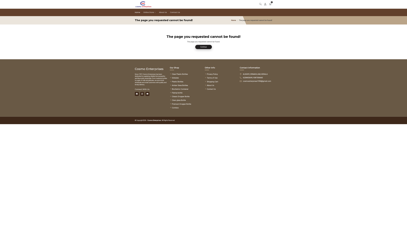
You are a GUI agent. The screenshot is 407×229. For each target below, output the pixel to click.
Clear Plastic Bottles (180, 74)
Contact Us (175, 12)
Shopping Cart (212, 82)
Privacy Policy (212, 74)
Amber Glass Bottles (180, 85)
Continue (203, 47)
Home (137, 12)
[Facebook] (137, 94)
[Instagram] (142, 94)
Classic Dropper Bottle (181, 96)
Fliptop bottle (177, 93)
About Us (163, 12)
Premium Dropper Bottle (181, 104)
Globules (175, 78)
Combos (175, 108)
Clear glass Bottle (179, 100)
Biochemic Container (180, 89)
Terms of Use (212, 78)
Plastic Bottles (177, 82)
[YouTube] (147, 94)
